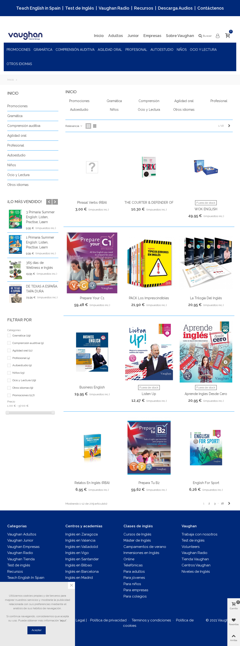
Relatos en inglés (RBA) (92, 483)
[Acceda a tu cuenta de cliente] (218, 36)
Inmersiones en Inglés (141, 553)
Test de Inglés (79, 8)
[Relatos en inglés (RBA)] (92, 447)
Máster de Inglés (137, 540)
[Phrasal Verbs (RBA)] (92, 167)
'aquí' (63, 620)
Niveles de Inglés (196, 571)
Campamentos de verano (145, 547)
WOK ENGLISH (206, 209)
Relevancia (72, 126)
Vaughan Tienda (21, 559)
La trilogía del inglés (206, 298)
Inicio (99, 35)
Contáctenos (210, 8)
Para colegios (135, 596)
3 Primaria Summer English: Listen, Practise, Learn (40, 217)
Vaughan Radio (114, 8)
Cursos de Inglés (137, 534)
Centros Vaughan (196, 565)
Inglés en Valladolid (81, 547)
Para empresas (136, 590)
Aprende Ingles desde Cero (206, 394)
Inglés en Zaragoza (81, 534)
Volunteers (190, 547)
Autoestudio (161, 50)
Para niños (132, 584)
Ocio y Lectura (203, 50)
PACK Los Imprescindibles (149, 298)
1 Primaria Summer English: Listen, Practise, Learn (40, 242)
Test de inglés (18, 565)
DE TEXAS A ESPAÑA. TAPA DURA (42, 288)
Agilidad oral (110, 50)
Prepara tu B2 (149, 483)
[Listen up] (149, 352)
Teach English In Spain (25, 578)
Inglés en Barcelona (82, 571)
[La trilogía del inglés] (206, 263)
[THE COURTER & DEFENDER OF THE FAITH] (149, 167)
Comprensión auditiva (75, 50)
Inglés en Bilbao (78, 565)
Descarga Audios (175, 8)
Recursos (143, 8)
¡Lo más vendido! (24, 201)
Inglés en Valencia (80, 540)
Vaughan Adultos (21, 534)
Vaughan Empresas (23, 547)
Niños (182, 50)
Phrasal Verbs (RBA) (92, 202)
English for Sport (206, 483)
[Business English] (92, 352)
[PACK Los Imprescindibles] (149, 263)
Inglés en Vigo (77, 553)
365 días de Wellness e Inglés (39, 265)
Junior (133, 35)
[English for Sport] (206, 447)
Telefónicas (133, 565)
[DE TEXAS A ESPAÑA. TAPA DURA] (15, 293)
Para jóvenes (134, 578)
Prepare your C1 (92, 298)
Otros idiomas (19, 64)
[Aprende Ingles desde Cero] (206, 352)
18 (222, 503)
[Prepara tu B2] (149, 447)
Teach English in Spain (38, 8)
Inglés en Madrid (79, 578)
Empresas (152, 35)
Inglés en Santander (82, 559)
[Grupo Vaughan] (26, 36)
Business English (92, 387)
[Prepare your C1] (92, 263)
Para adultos (134, 571)
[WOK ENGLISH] (206, 167)
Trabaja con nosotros (199, 534)
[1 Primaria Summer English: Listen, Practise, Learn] (15, 244)
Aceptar (36, 630)
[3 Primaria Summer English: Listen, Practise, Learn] (15, 219)
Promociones (18, 50)
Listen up (149, 394)
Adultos (115, 35)
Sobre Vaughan (180, 35)
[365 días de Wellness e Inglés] (15, 269)
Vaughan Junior (20, 540)
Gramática (43, 50)
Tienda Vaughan (195, 559)
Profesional (136, 50)
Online (129, 559)
